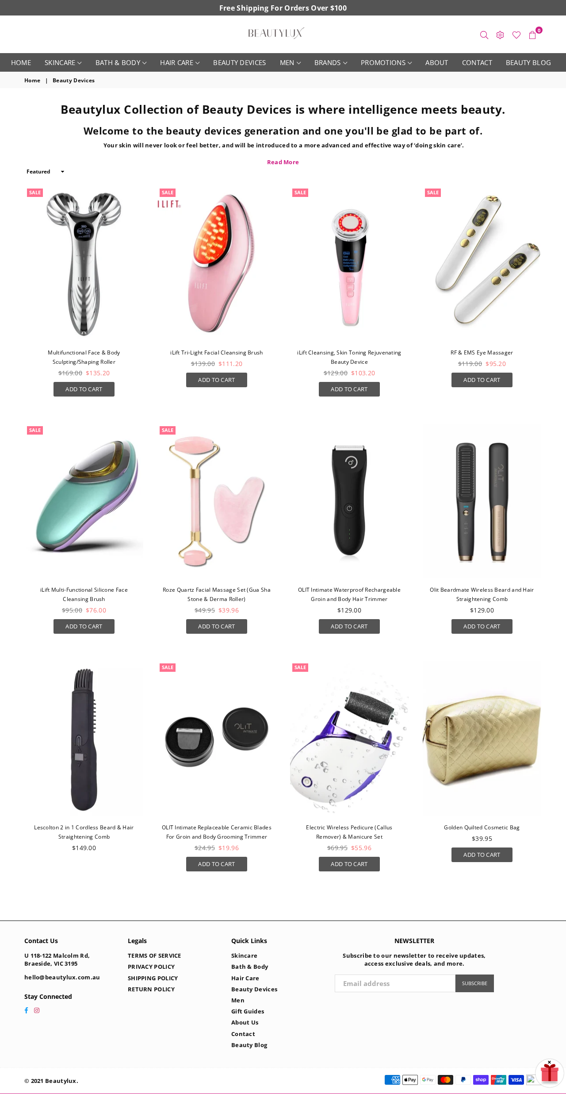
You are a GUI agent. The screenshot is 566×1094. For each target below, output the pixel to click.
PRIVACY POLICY (151, 967)
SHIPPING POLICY (153, 978)
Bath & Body (118, 62)
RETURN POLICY (151, 989)
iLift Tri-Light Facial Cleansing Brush (216, 352)
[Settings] (500, 34)
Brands (327, 62)
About (436, 62)
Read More (283, 162)
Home (21, 62)
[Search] (484, 34)
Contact (477, 62)
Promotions (383, 62)
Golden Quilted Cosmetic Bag (482, 827)
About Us (244, 1022)
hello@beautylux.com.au (62, 977)
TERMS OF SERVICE (154, 955)
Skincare (60, 62)
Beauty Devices (239, 62)
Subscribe (474, 983)
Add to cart (83, 387)
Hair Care (176, 62)
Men (287, 62)
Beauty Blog (528, 62)
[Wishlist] (516, 34)
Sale (35, 192)
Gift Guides (247, 1011)
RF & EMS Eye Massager (482, 352)
